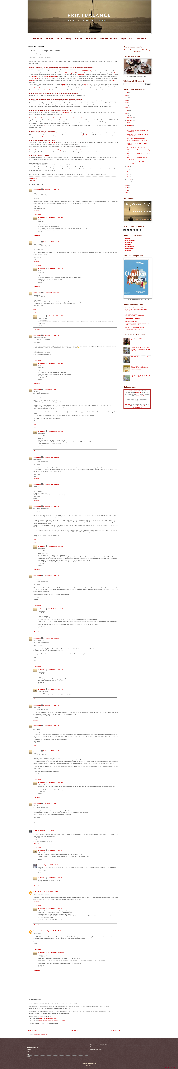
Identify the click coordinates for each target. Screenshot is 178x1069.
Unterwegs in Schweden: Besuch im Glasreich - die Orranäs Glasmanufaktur (137, 323)
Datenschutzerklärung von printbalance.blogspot (52, 1020)
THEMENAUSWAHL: (32, 1047)
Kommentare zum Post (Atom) (41, 1034)
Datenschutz (141, 38)
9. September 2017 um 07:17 (53, 931)
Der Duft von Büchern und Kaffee (134, 308)
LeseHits (128, 244)
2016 (126, 185)
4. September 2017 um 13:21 (50, 865)
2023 (126, 100)
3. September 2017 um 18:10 (55, 217)
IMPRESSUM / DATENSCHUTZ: (99, 1044)
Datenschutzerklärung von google (48, 1018)
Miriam (35, 830)
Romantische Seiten (39, 931)
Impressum (126, 38)
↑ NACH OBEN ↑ (169, 1067)
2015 (126, 187)
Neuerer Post (32, 1030)
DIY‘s (59, 38)
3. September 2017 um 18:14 (51, 575)
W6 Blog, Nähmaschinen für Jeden (135, 327)
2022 (126, 102)
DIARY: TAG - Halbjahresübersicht (135, 138)
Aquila (37, 78)
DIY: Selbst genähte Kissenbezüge (135, 147)
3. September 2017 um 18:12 (51, 335)
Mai (128, 171)
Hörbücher (91, 38)
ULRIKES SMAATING (131, 321)
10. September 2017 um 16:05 (56, 952)
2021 (126, 105)
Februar (129, 179)
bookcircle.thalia (130, 240)
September (130, 125)
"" (64, 86)
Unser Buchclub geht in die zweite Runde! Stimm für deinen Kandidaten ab (136, 310)
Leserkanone (129, 246)
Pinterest (128, 250)
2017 (126, 115)
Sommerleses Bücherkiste (132, 318)
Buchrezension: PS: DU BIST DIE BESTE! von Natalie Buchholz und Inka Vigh (140, 349)
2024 (126, 97)
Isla (45, 125)
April (128, 174)
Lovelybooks (129, 248)
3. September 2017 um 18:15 (55, 608)
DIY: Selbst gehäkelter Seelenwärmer (137, 339)
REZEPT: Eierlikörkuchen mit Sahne (141, 357)
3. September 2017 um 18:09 (51, 189)
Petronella (47, 90)
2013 (126, 193)
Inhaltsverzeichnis (108, 38)
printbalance (37, 189)
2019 (126, 110)
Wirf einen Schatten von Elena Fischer (135, 315)
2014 (126, 190)
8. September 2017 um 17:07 (55, 908)
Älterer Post (115, 1030)
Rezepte (49, 38)
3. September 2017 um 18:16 (55, 689)
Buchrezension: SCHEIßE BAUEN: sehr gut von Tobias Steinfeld (140, 376)
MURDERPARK (86, 71)
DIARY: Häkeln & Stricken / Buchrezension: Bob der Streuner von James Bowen (140, 367)
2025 (126, 95)
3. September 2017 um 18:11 (55, 268)
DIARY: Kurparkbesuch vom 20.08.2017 (137, 140)
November (130, 120)
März (128, 177)
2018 (126, 113)
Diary (68, 38)
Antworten (36, 210)
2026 (126, 92)
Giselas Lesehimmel (131, 314)
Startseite (37, 38)
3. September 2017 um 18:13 (51, 457)
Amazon (128, 238)
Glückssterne (81, 74)
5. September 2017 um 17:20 (55, 877)
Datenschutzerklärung (96, 1049)
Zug (115, 73)
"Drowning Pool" (81, 135)
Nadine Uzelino (37, 892)
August (129, 128)
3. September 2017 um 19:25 (46, 830)
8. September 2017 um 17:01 (50, 892)
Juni (128, 169)
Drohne (86, 84)
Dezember (130, 117)
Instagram (128, 242)
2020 (126, 108)
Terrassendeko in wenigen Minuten (134, 329)
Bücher (78, 38)
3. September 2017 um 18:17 (55, 782)
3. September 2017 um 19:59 (55, 850)
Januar (129, 182)
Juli (128, 166)
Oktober (129, 123)
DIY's (28, 1052)
